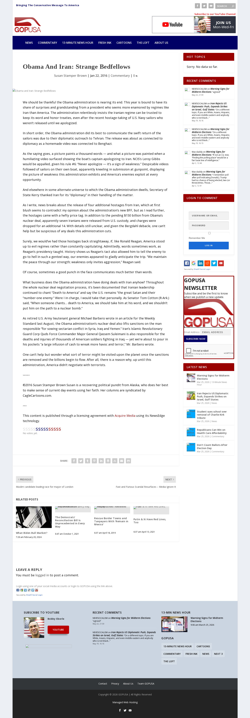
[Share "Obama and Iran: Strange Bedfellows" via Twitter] (80, 460)
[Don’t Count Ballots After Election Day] (191, 447)
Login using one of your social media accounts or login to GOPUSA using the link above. (64, 586)
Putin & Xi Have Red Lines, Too (150, 521)
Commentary (47, 43)
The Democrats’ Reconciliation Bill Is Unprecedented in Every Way (70, 522)
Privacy (115, 683)
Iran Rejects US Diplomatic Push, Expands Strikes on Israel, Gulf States (209, 106)
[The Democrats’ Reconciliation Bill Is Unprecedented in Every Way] (73, 507)
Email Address (191, 332)
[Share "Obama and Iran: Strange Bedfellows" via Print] (128, 460)
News (29, 43)
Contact (102, 683)
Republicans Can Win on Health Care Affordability (212, 431)
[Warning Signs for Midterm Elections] (191, 378)
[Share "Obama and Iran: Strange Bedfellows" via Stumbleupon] (114, 460)
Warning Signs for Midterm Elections (210, 90)
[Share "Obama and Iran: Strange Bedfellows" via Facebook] (74, 460)
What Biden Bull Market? (31, 532)
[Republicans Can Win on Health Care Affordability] (191, 432)
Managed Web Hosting (125, 702)
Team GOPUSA (145, 683)
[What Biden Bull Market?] (34, 517)
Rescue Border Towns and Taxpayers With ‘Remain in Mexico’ (111, 521)
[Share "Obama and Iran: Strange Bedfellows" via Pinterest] (94, 460)
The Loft (143, 43)
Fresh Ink (104, 43)
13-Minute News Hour (77, 43)
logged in (42, 575)
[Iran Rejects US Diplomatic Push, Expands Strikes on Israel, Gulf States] (191, 395)
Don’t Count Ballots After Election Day (212, 446)
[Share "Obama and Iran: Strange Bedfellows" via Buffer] (108, 460)
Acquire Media (125, 416)
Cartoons (124, 43)
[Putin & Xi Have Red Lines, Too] (151, 507)
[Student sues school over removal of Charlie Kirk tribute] (191, 414)
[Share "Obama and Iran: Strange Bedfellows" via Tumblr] (87, 460)
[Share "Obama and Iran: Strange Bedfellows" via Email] (121, 460)
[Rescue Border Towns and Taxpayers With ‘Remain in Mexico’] (112, 507)
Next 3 (218, 653)
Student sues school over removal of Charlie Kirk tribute (212, 414)
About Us (161, 43)
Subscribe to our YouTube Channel (215, 14)
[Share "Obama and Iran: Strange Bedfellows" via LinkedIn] (101, 460)
